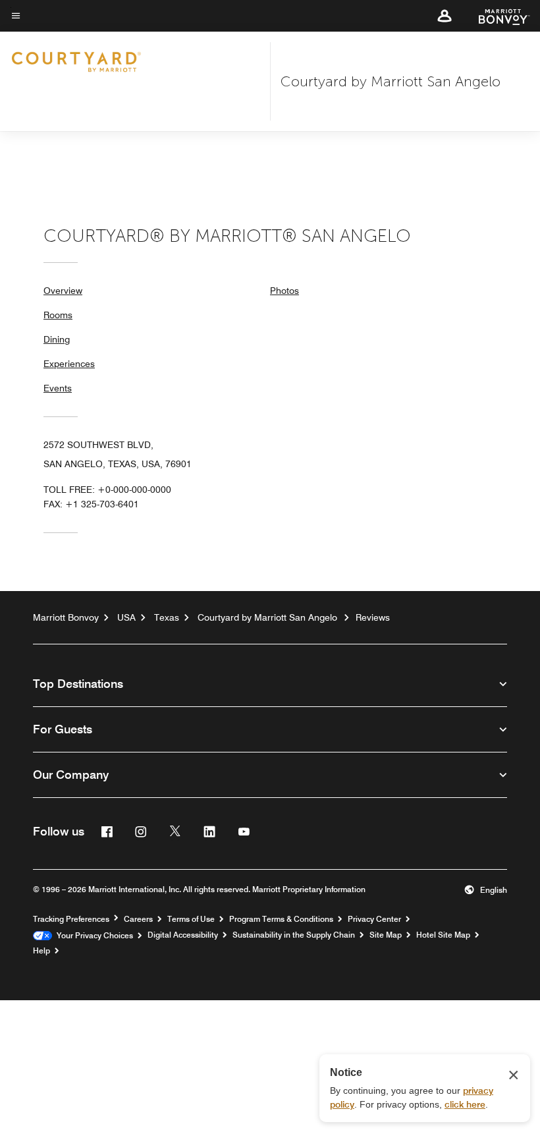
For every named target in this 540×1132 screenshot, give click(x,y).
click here (465, 1104)
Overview (62, 290)
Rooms (57, 315)
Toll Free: (107, 489)
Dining (56, 339)
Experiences (69, 363)
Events (57, 388)
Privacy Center (374, 919)
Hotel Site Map (443, 935)
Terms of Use (191, 919)
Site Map (385, 935)
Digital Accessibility (183, 935)
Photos (284, 290)
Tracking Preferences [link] (71, 919)
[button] (444, 15)
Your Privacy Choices (92, 935)
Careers (138, 919)
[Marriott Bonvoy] (496, 15)
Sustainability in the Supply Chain (293, 935)
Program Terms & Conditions (281, 919)
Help (41, 950)
